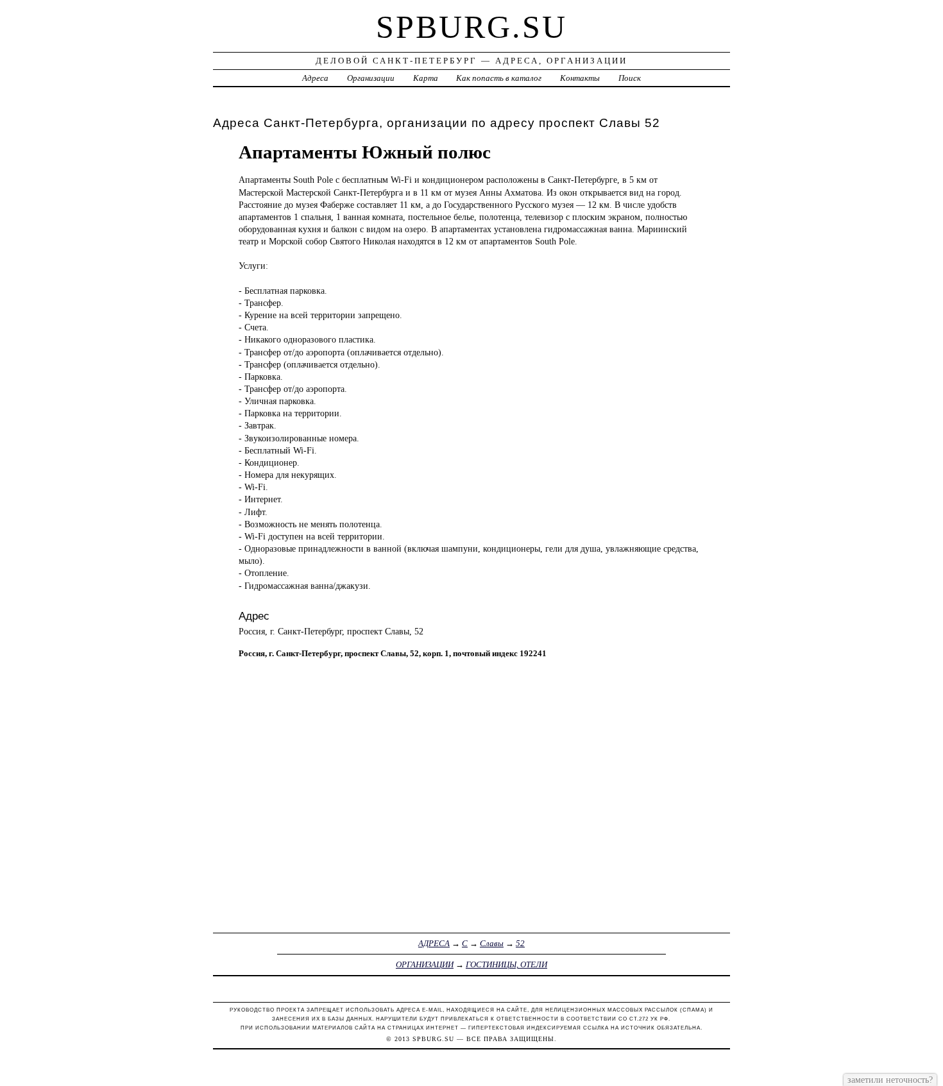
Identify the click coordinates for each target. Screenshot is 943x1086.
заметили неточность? (890, 1079)
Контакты (580, 78)
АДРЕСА (434, 943)
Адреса (315, 78)
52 (520, 943)
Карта (425, 78)
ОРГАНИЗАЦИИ (425, 964)
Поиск (629, 78)
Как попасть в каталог (498, 78)
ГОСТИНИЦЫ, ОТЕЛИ (506, 964)
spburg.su (471, 27)
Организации (371, 78)
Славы (492, 943)
